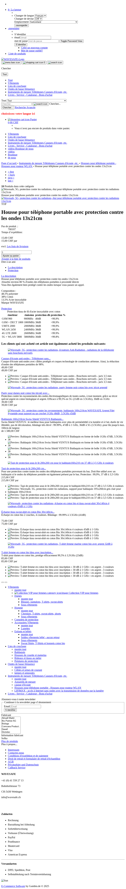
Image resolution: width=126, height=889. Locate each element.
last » (10, 180)
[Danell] (11, 729)
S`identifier (10, 710)
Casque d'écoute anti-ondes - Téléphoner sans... (26, 358)
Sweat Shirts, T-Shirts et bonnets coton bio (43, 643)
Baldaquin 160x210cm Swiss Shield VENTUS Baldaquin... (32, 419)
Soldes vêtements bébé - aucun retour (40, 637)
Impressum (13, 749)
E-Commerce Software (13, 886)
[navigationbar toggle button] (11, 62)
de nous (29, 148)
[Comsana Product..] (11, 726)
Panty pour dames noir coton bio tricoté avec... (25, 393)
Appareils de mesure (25, 681)
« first (11, 171)
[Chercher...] (40, 104)
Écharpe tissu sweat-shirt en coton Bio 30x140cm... (27, 512)
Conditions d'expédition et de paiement (28, 755)
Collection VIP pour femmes (83, 593)
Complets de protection (26, 619)
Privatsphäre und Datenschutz (23, 764)
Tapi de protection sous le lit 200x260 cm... (23, 468)
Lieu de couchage (17, 86)
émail (17, 37)
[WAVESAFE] (12, 59)
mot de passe (21, 41)
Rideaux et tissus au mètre (27, 658)
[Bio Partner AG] (11, 721)
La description (15, 267)
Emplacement (21, 21)
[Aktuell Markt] (11, 718)
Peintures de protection (26, 661)
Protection (13, 270)
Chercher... (55, 103)
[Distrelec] (11, 732)
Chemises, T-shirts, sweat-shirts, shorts (41, 613)
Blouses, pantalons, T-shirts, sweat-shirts (42, 601)
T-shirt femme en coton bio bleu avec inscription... (27, 552)
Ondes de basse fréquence (21, 89)
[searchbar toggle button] (55, 62)
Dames (18, 595)
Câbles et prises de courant (28, 670)
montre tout (20, 590)
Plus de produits (9, 741)
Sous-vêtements (29, 604)
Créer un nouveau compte (34, 47)
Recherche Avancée (25, 107)
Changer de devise (24, 18)
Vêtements (13, 83)
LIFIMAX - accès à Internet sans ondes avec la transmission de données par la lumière (59, 690)
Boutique (20, 148)
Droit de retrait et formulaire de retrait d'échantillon (34, 758)
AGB (11, 761)
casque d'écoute (22, 684)
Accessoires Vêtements (26, 622)
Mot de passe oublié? (32, 50)
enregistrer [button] (13, 28)
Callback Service (16, 767)
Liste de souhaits (17, 53)
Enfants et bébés (22, 631)
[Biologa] (11, 723)
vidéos (11, 148)
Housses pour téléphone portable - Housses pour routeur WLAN (47, 687)
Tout (10, 80)
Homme (18, 607)
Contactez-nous (16, 752)
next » (11, 177)
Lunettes (25, 628)
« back (11, 174)
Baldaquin (19, 652)
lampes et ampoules (24, 673)
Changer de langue (24, 15)
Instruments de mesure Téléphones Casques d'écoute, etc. (37, 92)
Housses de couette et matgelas (30, 655)
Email (7, 706)
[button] (14, 9)
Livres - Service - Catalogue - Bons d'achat (30, 95)
